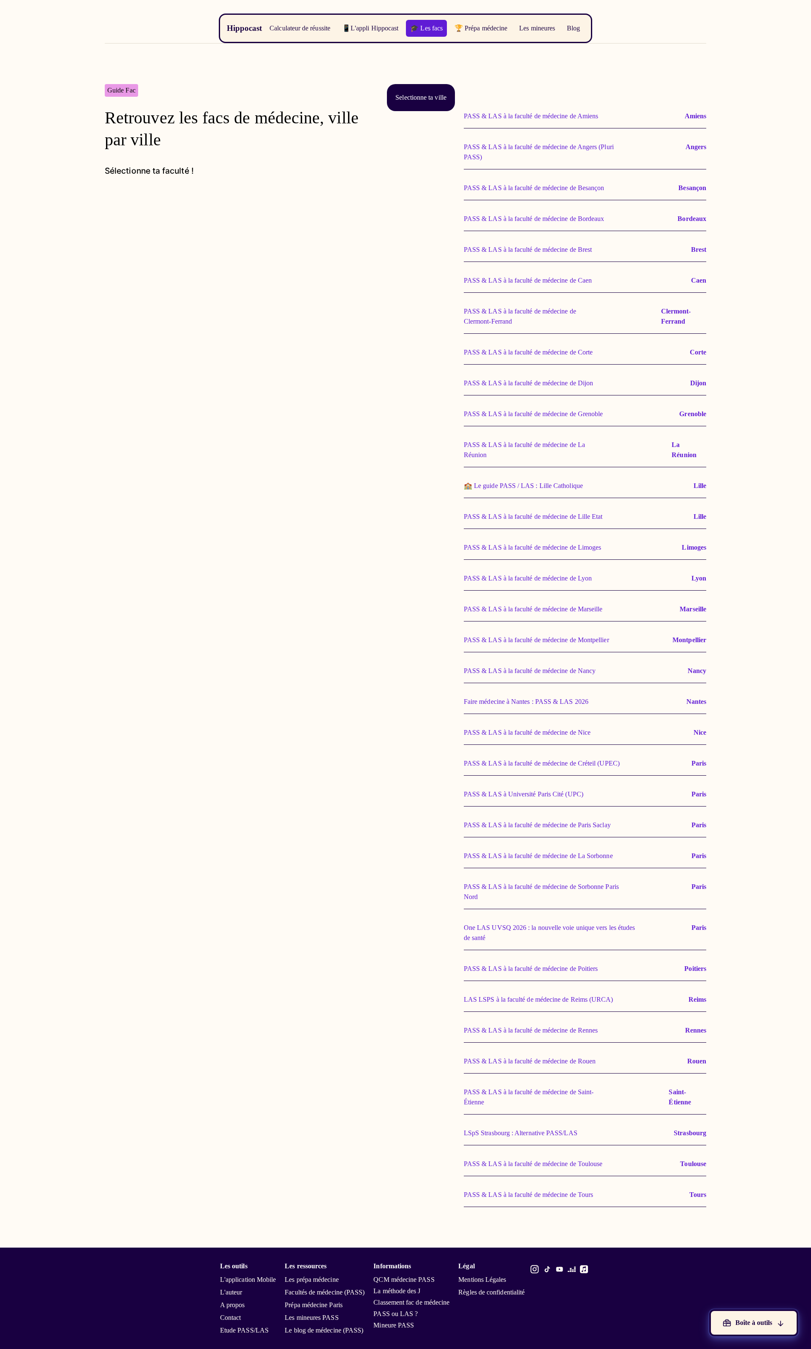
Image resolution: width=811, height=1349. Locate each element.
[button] (421, 97)
